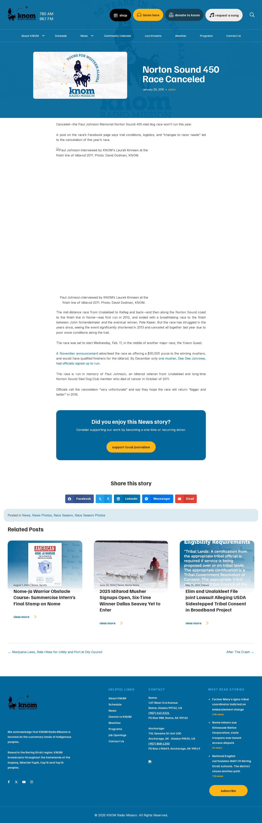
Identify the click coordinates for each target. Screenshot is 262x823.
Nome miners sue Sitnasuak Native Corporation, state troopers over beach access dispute (226, 732)
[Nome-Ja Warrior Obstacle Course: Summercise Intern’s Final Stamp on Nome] (45, 566)
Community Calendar (117, 36)
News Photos (42, 515)
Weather (180, 36)
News (84, 36)
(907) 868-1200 (159, 743)
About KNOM (30, 36)
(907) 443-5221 (159, 713)
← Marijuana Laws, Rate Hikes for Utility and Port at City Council (55, 651)
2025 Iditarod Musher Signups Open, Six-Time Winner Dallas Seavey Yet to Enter (130, 600)
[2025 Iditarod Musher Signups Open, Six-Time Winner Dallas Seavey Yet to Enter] (131, 566)
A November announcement (77, 353)
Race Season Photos (90, 515)
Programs (206, 36)
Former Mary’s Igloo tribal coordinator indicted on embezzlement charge (230, 704)
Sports (43, 585)
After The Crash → (240, 651)
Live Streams (153, 36)
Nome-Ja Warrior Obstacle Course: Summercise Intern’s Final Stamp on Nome (44, 597)
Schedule (61, 36)
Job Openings (117, 735)
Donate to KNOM (120, 716)
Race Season (63, 515)
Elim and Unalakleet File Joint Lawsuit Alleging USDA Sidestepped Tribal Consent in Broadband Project (215, 600)
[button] (43, 35)
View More (21, 617)
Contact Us (233, 36)
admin (172, 89)
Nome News (132, 585)
